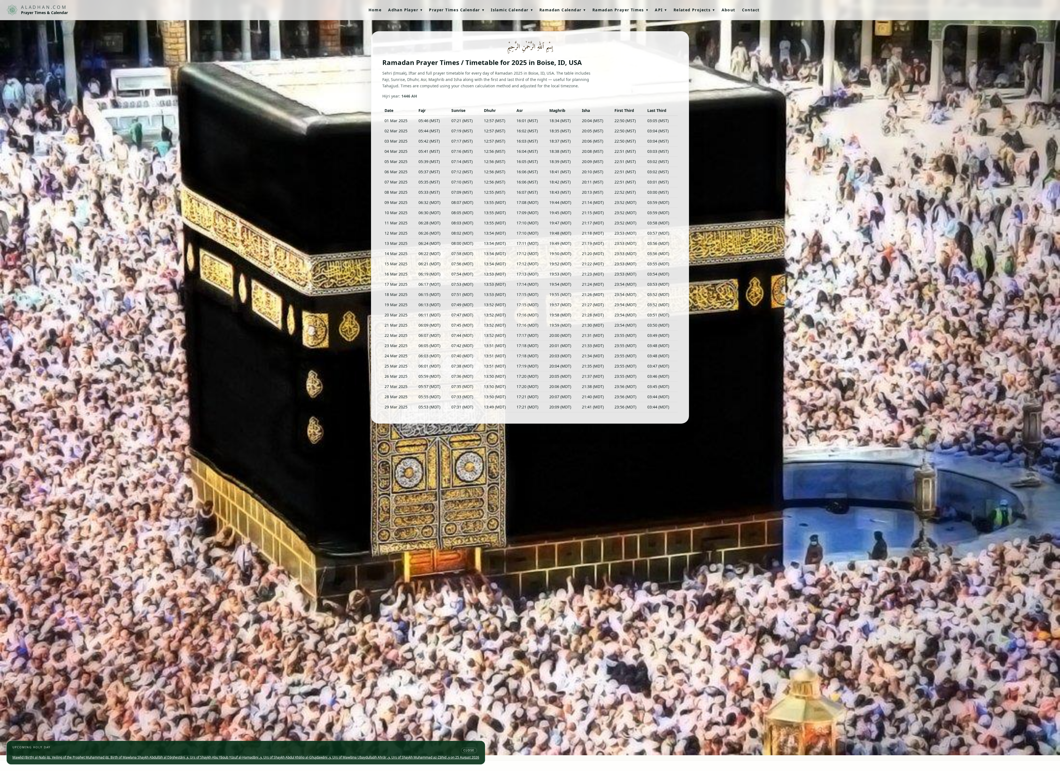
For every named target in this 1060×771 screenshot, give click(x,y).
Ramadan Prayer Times (620, 9)
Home (375, 9)
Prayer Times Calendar (456, 9)
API (661, 9)
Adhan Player (405, 9)
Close (469, 750)
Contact (751, 9)
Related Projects (694, 9)
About (728, 9)
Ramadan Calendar (562, 9)
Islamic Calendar (512, 9)
